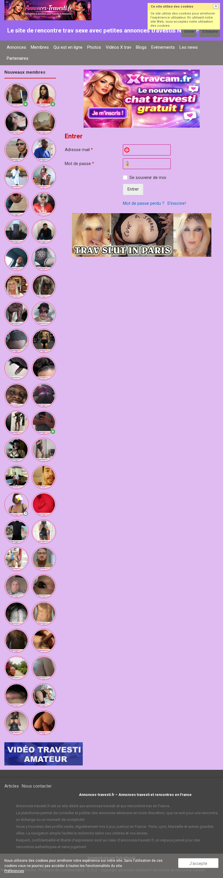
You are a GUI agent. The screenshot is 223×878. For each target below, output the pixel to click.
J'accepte (198, 863)
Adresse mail (79, 149)
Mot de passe (79, 163)
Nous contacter (37, 786)
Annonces (16, 47)
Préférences (14, 871)
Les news (188, 47)
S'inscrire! (176, 203)
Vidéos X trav (118, 47)
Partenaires (17, 58)
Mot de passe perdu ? (143, 203)
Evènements (163, 47)
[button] (216, 6)
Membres (40, 47)
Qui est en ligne (67, 47)
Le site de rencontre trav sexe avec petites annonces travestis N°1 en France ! (112, 30)
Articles (11, 786)
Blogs (141, 47)
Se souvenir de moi (148, 177)
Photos (94, 47)
